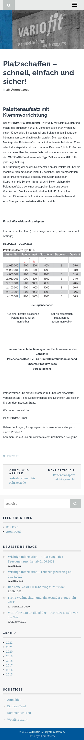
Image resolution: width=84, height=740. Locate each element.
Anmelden (14, 700)
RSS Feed (12, 527)
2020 (9, 651)
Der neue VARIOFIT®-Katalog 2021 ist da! (36, 587)
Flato (32, 736)
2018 (9, 661)
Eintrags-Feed (16, 706)
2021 (9, 647)
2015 (9, 674)
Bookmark (13, 455)
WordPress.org (17, 719)
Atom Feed (13, 532)
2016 (9, 670)
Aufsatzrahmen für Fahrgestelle (22, 476)
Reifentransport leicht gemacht (61, 475)
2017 (9, 665)
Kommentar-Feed (19, 713)
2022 (9, 642)
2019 (9, 656)
